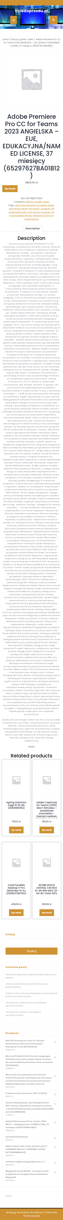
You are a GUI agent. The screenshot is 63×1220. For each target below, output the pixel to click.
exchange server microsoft (24, 208)
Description (33, 228)
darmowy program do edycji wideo (34, 205)
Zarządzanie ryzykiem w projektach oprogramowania (23, 1014)
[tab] (32, 228)
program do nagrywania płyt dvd (31, 210)
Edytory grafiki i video (22, 39)
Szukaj (10, 934)
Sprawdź (10, 188)
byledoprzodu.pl (31, 11)
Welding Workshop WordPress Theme (30, 1212)
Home (6, 39)
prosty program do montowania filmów (31, 214)
